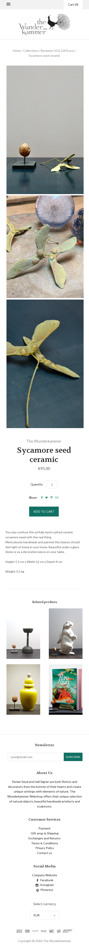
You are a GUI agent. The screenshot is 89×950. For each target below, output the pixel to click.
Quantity (36, 484)
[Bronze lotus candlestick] (23, 633)
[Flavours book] (65, 689)
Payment (44, 828)
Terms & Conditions (44, 843)
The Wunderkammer (44, 441)
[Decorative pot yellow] (23, 689)
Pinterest (46, 890)
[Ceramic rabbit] (65, 633)
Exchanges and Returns (44, 838)
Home (17, 50)
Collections (30, 50)
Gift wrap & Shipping (45, 833)
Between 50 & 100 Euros (58, 50)
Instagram (47, 885)
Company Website (44, 875)
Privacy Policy (44, 848)
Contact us (44, 853)
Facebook (46, 880)
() (73, 4)
